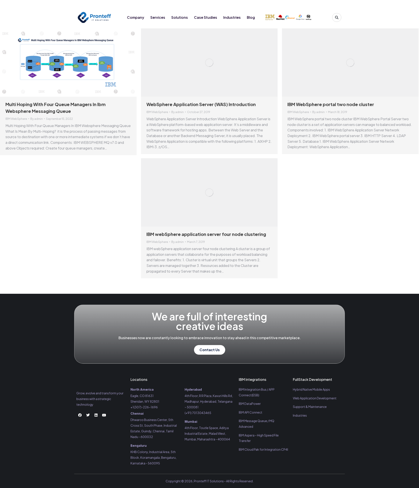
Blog (251, 17)
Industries (232, 17)
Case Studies (205, 17)
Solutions (179, 17)
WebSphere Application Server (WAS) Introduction (201, 104)
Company (135, 17)
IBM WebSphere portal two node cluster (330, 104)
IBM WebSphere (16, 118)
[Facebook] (312, 4)
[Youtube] (337, 4)
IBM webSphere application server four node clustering (206, 234)
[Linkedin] (329, 4)
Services (157, 17)
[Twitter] (321, 4)
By (36, 118)
